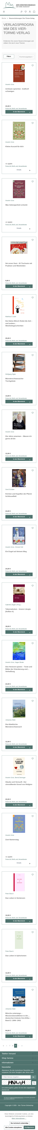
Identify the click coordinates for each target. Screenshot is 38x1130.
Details (19, 170)
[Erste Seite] (3, 1046)
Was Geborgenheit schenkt (16, 205)
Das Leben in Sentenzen (15, 898)
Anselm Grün (9, 84)
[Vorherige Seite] (6, 1046)
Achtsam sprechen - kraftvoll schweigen (17, 90)
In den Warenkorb (19, 111)
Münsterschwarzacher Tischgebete (14, 380)
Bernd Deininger (20, 777)
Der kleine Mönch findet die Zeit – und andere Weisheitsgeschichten (18, 323)
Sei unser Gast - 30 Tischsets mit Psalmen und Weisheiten (18, 264)
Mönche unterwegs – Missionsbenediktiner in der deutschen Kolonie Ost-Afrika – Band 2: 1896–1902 (18, 1016)
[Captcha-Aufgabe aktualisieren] (34, 1083)
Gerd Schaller (9, 489)
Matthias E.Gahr (10, 316)
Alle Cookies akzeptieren (13, 1127)
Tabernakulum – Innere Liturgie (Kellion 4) (18, 610)
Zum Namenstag (12, 840)
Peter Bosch (9, 893)
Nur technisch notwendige (19, 1123)
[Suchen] (21, 11)
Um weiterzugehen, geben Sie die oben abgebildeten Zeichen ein (18, 1089)
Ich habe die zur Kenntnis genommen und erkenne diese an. (19, 1098)
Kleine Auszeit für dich (14, 146)
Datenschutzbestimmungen (16, 1097)
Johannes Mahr (10, 720)
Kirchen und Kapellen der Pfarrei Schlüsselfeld (18, 495)
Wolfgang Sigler (10, 374)
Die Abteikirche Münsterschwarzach (13, 725)
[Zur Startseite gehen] (19, 5)
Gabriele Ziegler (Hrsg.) (13, 605)
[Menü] (4, 11)
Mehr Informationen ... (19, 1118)
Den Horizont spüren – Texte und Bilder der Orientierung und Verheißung (18, 669)
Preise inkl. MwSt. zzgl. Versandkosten (16, 108)
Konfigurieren (29, 1127)
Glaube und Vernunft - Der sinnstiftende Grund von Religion (18, 783)
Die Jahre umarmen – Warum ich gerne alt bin (18, 437)
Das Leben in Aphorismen (15, 956)
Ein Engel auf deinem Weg (16, 551)
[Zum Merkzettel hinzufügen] (32, 66)
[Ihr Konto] (30, 11)
